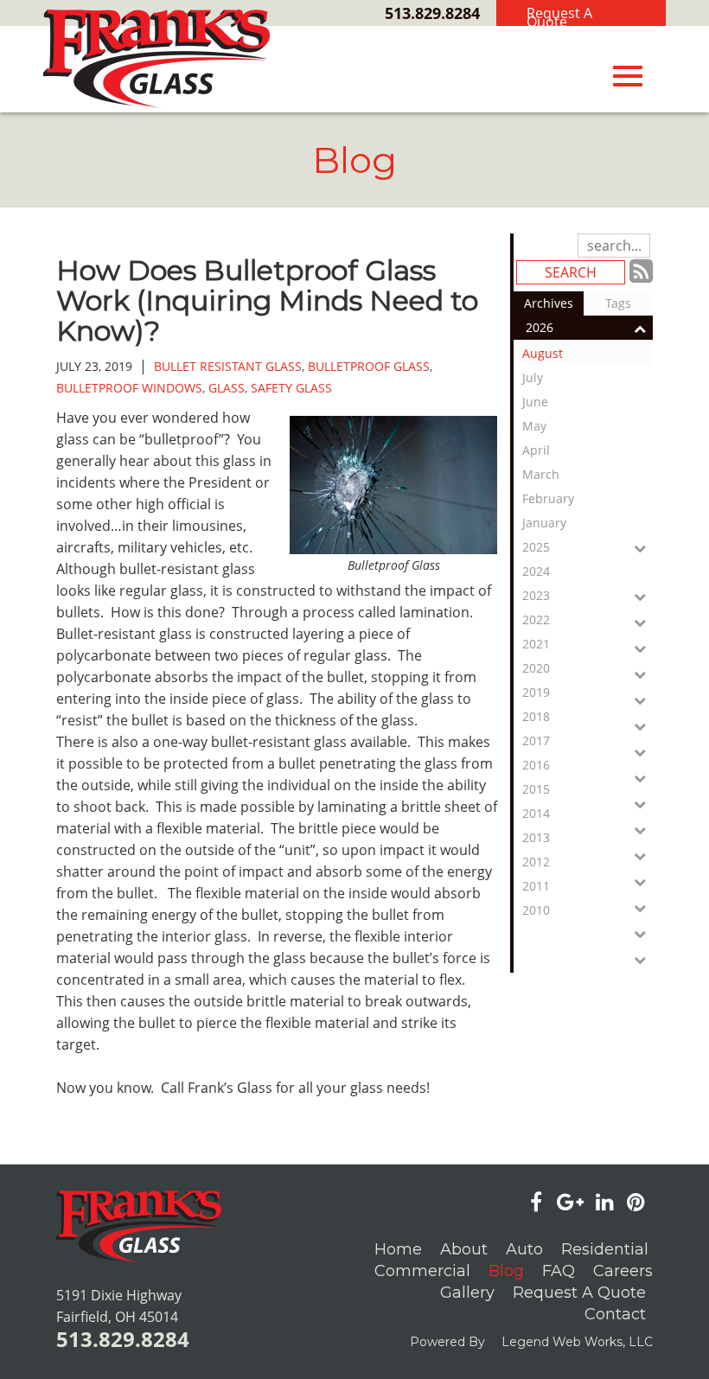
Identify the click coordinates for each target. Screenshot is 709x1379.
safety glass (291, 388)
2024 (536, 571)
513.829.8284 (432, 13)
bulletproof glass (369, 366)
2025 (536, 547)
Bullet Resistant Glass (228, 366)
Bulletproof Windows (129, 388)
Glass (226, 388)
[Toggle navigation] (628, 76)
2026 (539, 327)
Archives (548, 303)
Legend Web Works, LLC (577, 1342)
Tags (618, 303)
